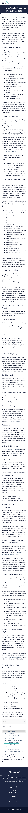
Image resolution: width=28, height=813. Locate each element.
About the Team (14, 791)
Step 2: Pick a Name (9, 733)
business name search (10, 151)
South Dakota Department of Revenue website (12, 553)
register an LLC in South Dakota (12, 449)
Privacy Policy (14, 800)
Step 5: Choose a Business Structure (13, 740)
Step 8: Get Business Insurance (12, 749)
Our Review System (14, 793)
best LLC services (8, 762)
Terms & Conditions (14, 802)
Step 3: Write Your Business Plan (12, 736)
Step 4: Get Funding (9, 738)
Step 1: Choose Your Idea (10, 731)
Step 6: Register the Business (11, 743)
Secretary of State (14, 421)
